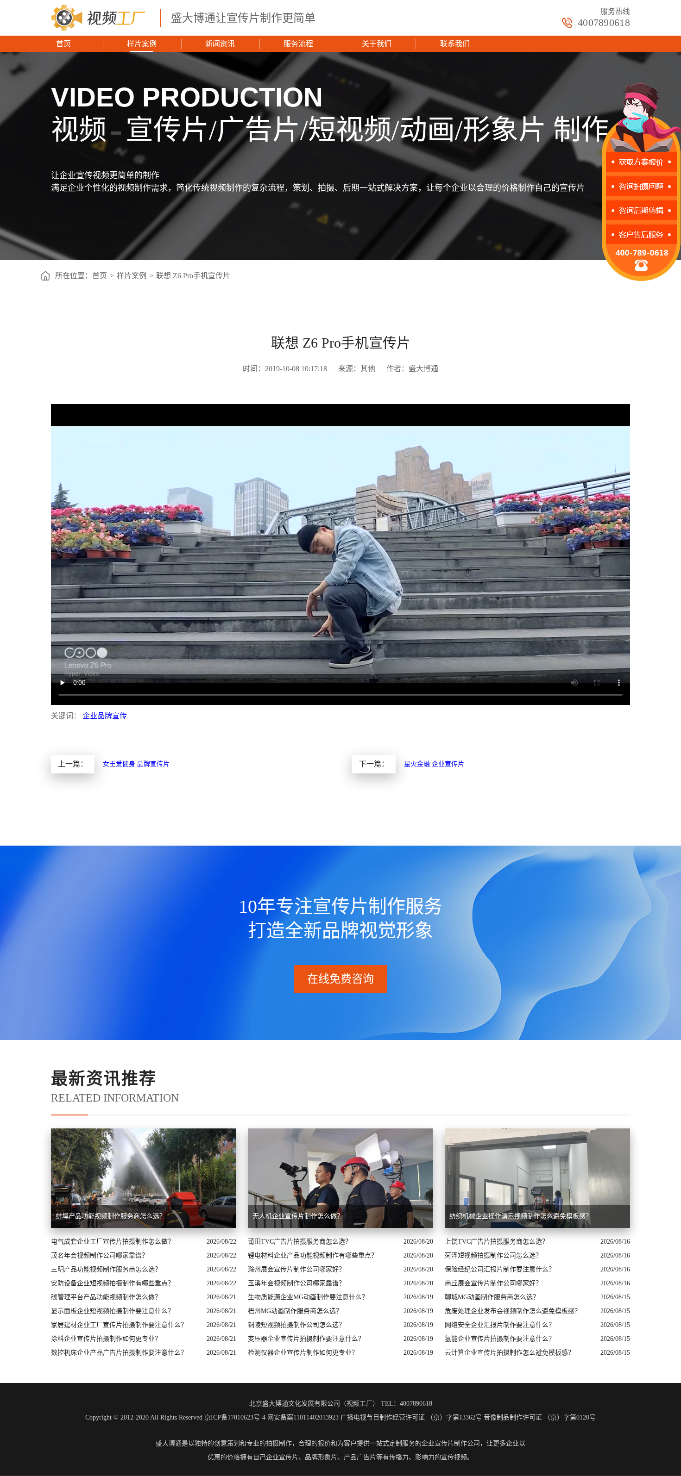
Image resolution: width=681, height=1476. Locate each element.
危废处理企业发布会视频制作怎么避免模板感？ (513, 1311)
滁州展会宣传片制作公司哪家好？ (296, 1269)
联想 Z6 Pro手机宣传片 (193, 276)
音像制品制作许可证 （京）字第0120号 (540, 1417)
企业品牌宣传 (104, 716)
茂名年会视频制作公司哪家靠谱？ (99, 1255)
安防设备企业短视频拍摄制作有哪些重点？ (112, 1283)
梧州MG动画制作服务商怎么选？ (295, 1311)
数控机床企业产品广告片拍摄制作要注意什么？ (119, 1352)
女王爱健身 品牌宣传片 (136, 763)
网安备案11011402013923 (303, 1417)
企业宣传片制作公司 (451, 1443)
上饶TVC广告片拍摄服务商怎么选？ (497, 1241)
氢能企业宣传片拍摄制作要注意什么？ (500, 1338)
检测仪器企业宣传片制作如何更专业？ (303, 1352)
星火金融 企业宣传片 (434, 763)
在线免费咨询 (340, 979)
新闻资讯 (220, 44)
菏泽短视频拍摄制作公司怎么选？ (493, 1255)
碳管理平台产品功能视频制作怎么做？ (106, 1297)
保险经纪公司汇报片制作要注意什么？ (500, 1269)
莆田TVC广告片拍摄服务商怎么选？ (300, 1241)
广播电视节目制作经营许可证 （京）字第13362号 (411, 1417)
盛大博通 (169, 1443)
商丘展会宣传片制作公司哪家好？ (493, 1283)
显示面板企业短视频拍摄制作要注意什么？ (112, 1311)
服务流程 (298, 44)
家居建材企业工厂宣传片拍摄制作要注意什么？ (119, 1324)
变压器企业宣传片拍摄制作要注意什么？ (306, 1338)
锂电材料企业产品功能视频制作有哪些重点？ (313, 1255)
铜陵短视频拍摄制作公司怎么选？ (296, 1324)
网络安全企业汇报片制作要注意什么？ (500, 1324)
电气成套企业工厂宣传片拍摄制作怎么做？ (112, 1241)
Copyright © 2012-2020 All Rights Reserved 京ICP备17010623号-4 (175, 1417)
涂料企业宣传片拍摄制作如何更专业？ (106, 1338)
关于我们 (376, 44)
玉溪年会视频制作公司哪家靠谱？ (296, 1283)
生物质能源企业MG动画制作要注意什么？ (308, 1297)
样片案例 (142, 44)
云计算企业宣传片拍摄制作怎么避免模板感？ (509, 1352)
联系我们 (455, 44)
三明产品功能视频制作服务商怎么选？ (106, 1269)
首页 (63, 44)
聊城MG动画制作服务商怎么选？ (492, 1297)
